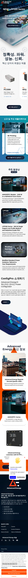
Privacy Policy (4, 548)
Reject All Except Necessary (14, 573)
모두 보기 (14, 172)
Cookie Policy (15, 566)
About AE (3, 526)
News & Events (4, 532)
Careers (13, 526)
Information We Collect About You (10, 563)
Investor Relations (15, 529)
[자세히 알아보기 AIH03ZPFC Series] (14, 402)
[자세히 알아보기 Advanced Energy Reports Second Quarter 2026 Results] (14, 364)
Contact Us (3, 529)
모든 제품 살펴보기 (13, 107)
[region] (14, 565)
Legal (2, 551)
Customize (14, 576)
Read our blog (13, 469)
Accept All (14, 570)
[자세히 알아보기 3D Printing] (15, 127)
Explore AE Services (13, 23)
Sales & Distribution (16, 532)
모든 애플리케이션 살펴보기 (14, 157)
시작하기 (5, 302)
